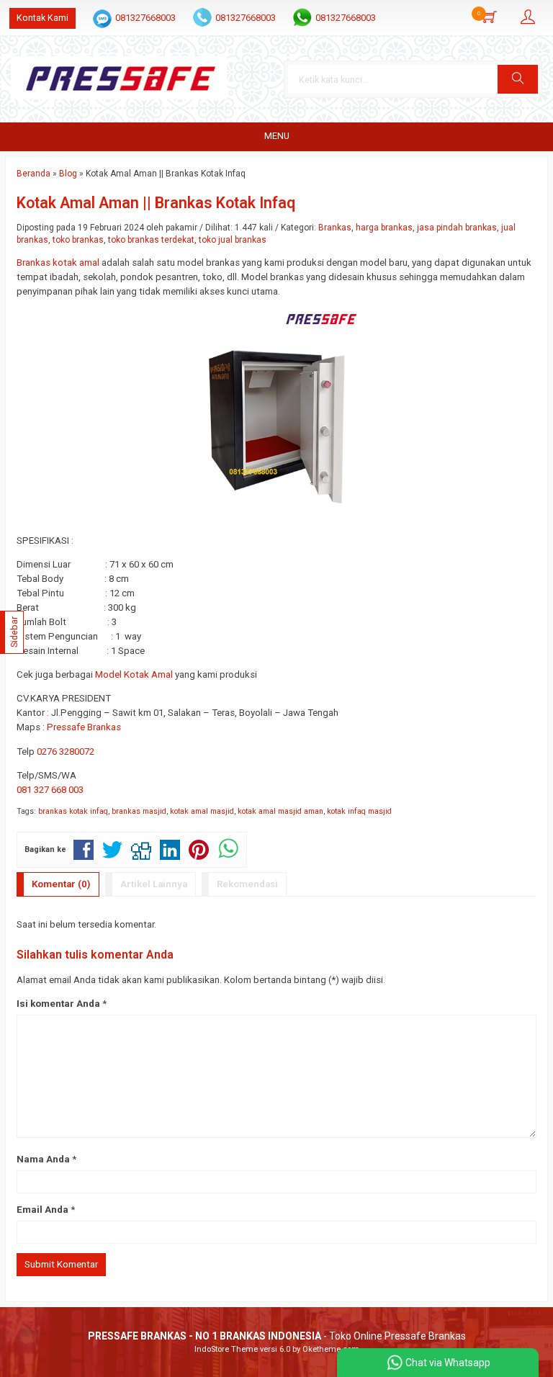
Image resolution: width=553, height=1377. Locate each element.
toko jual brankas (232, 240)
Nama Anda (43, 1159)
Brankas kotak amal (58, 262)
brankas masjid (139, 811)
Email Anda (42, 1209)
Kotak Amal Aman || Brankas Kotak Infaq (156, 203)
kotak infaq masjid (359, 811)
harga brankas (384, 228)
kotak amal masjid (202, 811)
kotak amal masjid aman (280, 811)
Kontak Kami (42, 17)
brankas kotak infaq (73, 811)
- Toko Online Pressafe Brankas (277, 1336)
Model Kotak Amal (134, 674)
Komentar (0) (61, 884)
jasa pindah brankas (457, 228)
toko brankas (78, 240)
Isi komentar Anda (58, 1003)
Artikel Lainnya (153, 884)
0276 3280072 (65, 751)
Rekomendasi (247, 884)
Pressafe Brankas (84, 727)
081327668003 (145, 17)
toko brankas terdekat (151, 240)
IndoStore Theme (226, 1349)
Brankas (334, 228)
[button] (518, 79)
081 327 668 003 (50, 789)
